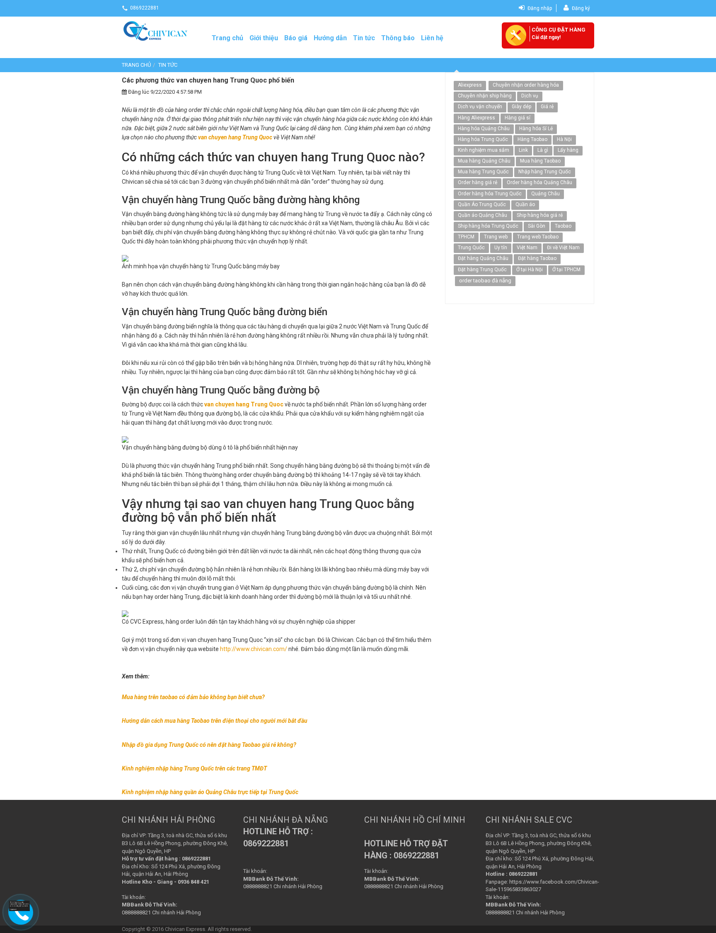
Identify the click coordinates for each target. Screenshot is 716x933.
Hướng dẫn (330, 38)
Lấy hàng (568, 150)
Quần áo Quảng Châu (482, 215)
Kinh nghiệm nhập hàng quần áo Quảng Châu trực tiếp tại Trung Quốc (210, 792)
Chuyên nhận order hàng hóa (526, 85)
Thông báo (398, 38)
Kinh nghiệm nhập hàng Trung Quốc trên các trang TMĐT (194, 768)
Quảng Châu (545, 194)
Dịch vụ (529, 96)
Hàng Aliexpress (476, 118)
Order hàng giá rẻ (477, 182)
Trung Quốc (471, 247)
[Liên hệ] (18, 906)
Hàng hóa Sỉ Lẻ (536, 128)
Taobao (563, 226)
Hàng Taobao (532, 139)
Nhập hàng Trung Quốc (544, 172)
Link (523, 150)
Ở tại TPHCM (566, 269)
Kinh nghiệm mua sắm (483, 150)
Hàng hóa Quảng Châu (484, 128)
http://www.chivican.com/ (253, 649)
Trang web (496, 237)
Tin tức (364, 38)
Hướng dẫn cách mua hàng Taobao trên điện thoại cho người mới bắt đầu (214, 720)
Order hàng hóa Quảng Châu (539, 182)
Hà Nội (564, 139)
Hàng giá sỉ (517, 118)
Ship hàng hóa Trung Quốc (488, 226)
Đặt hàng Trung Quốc (482, 269)
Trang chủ (227, 38)
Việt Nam (527, 247)
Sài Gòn (536, 226)
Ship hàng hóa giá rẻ (540, 215)
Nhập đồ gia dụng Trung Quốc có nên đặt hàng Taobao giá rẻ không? (209, 744)
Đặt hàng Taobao (537, 258)
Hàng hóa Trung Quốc (483, 139)
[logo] (156, 30)
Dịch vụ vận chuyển (480, 106)
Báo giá (295, 38)
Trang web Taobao (538, 237)
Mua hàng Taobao (540, 161)
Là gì (542, 150)
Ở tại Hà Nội (529, 269)
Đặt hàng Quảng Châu (483, 258)
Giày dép (521, 106)
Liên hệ (432, 38)
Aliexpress (470, 85)
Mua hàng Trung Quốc (483, 172)
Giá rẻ (547, 106)
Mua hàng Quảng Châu (484, 161)
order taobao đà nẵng (485, 280)
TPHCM (466, 237)
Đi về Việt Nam (563, 247)
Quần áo (525, 204)
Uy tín (500, 247)
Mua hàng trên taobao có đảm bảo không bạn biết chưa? (193, 697)
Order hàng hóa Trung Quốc (490, 194)
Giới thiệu (263, 38)
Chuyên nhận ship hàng (485, 96)
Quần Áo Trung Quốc (482, 204)
